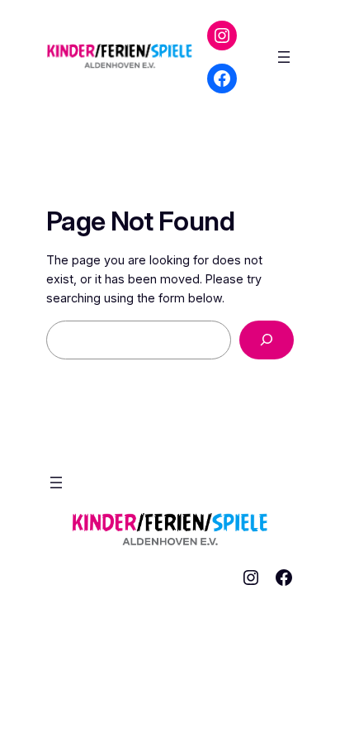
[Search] (266, 340)
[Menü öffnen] (284, 57)
